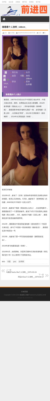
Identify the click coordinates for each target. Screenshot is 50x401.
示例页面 (24, 292)
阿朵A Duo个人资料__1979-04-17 (31, 277)
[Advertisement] (25, 326)
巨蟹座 (31, 2)
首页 (4, 19)
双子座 (38, 2)
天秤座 (4, 2)
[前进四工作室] (25, 10)
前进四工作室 (41, 295)
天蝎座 (18, 2)
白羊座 (12, 33)
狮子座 (24, 2)
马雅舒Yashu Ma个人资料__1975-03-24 (21, 272)
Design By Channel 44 (25, 298)
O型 (9, 261)
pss (5, 33)
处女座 (11, 2)
